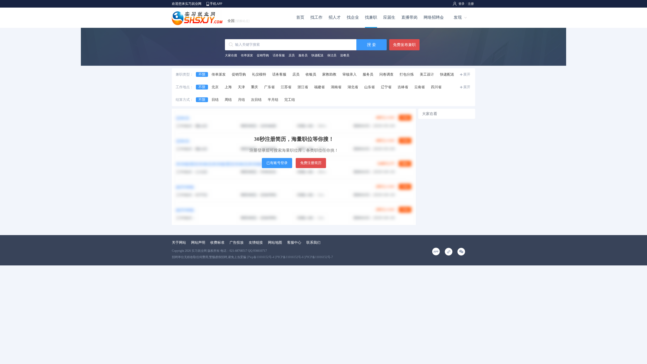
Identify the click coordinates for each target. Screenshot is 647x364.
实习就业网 (199, 251)
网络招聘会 (434, 17)
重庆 (254, 87)
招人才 (335, 17)
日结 (215, 100)
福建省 (319, 87)
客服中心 (294, 242)
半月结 (273, 100)
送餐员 (344, 55)
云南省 (419, 87)
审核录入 (349, 74)
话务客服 (279, 55)
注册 (471, 4)
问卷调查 (386, 74)
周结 (228, 100)
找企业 (353, 17)
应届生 (389, 17)
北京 (215, 87)
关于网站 (179, 242)
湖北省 (353, 87)
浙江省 (302, 87)
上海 (228, 87)
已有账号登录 (277, 163)
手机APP (216, 4)
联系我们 (313, 242)
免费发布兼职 (404, 45)
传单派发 (247, 55)
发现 (458, 17)
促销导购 (263, 55)
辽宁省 (386, 87)
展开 (466, 74)
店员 (292, 55)
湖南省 (336, 87)
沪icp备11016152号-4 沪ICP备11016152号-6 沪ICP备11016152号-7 (290, 257)
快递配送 (317, 55)
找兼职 (371, 17)
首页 (300, 17)
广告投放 (236, 242)
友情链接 (256, 242)
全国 (238, 21)
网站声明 (198, 242)
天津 (241, 87)
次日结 (256, 100)
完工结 (289, 100)
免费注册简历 (310, 163)
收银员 (311, 74)
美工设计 (427, 74)
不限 (201, 74)
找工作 (316, 17)
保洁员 (331, 55)
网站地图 (275, 242)
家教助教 (329, 74)
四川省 (436, 87)
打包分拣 (407, 74)
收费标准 (217, 242)
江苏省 (286, 87)
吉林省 (403, 87)
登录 (461, 4)
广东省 (269, 87)
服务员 (303, 55)
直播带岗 (409, 17)
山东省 (369, 87)
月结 (241, 100)
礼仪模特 (259, 74)
